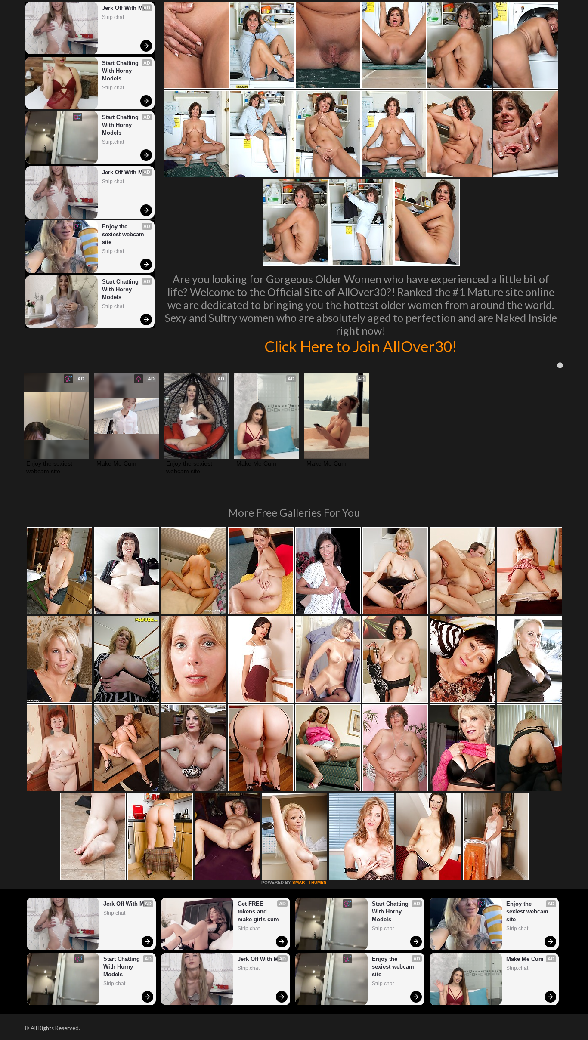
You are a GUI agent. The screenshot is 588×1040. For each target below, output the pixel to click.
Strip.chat (113, 17)
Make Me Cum (116, 463)
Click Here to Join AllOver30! (360, 346)
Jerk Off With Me (124, 8)
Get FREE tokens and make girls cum (258, 912)
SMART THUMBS (309, 882)
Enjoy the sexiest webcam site (124, 234)
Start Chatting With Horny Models (121, 71)
